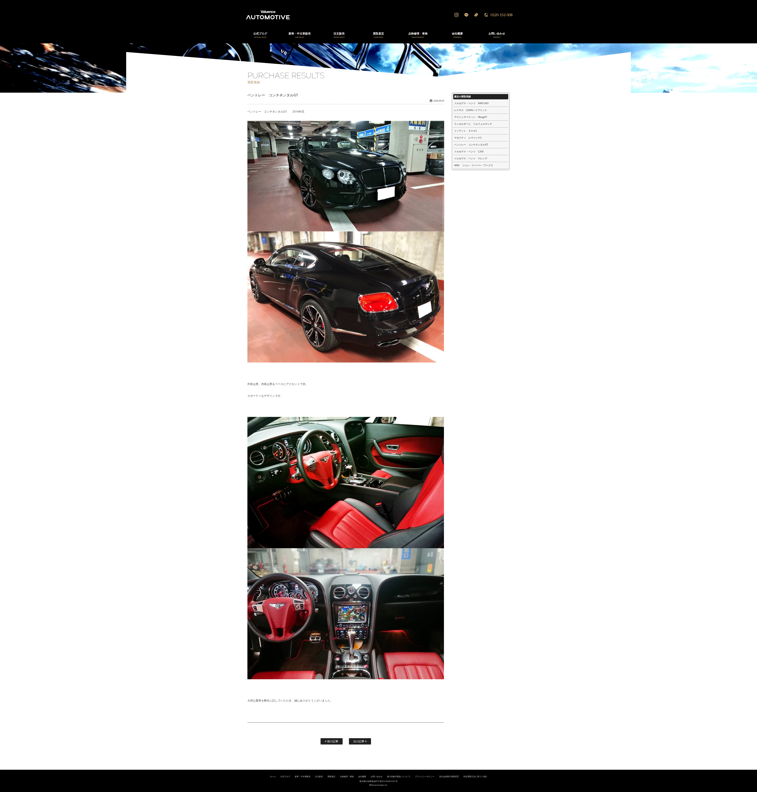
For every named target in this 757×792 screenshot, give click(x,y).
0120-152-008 (501, 15)
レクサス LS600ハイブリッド (470, 110)
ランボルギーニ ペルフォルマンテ (473, 124)
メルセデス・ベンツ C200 (469, 151)
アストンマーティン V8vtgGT (470, 117)
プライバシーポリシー (425, 776)
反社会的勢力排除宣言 (449, 776)
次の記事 (359, 741)
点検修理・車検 (347, 776)
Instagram (456, 15)
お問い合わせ (376, 776)
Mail (476, 15)
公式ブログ (285, 776)
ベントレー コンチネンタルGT (471, 144)
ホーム (273, 776)
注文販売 (319, 776)
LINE (466, 15)
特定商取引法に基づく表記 (475, 776)
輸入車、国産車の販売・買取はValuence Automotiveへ (328, 15)
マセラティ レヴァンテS (468, 137)
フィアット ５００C (465, 130)
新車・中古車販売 (302, 776)
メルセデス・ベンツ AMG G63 (471, 103)
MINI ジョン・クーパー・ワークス (473, 165)
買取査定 (331, 776)
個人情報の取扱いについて (399, 776)
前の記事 (332, 741)
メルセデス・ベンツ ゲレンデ (470, 158)
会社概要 (362, 776)
